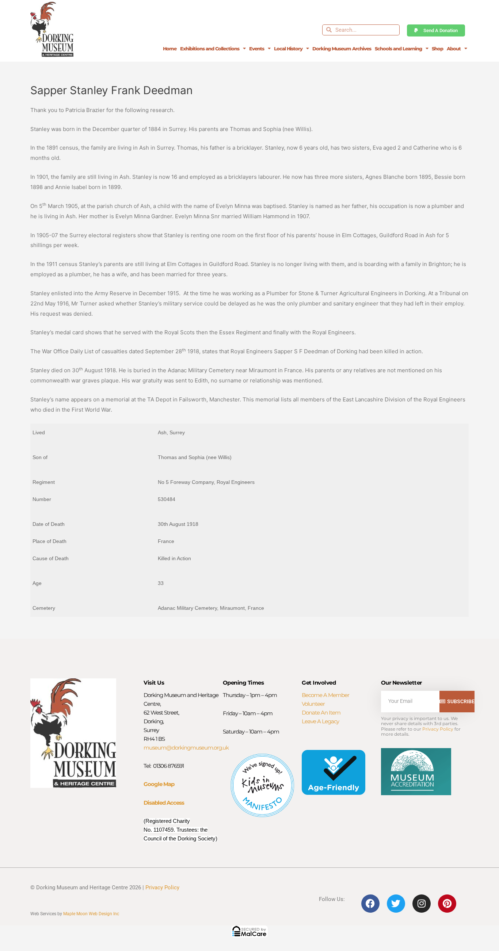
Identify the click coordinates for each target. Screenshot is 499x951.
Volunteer (313, 703)
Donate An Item (321, 712)
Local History (288, 48)
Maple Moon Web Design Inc (91, 913)
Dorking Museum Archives (341, 48)
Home (169, 48)
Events (256, 48)
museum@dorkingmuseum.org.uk (186, 747)
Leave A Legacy (320, 721)
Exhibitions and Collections (209, 48)
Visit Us (154, 682)
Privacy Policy (437, 729)
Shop (437, 48)
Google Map (159, 784)
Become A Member (325, 695)
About (454, 48)
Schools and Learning (398, 48)
